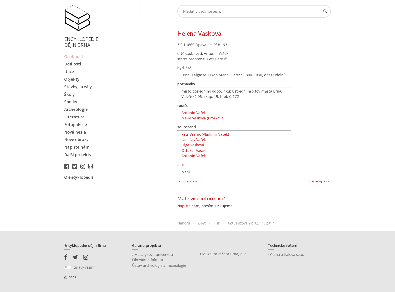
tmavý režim (84, 267)
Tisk (216, 223)
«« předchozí (188, 181)
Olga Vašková (192, 144)
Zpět (202, 223)
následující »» (319, 181)
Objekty (71, 79)
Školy (69, 94)
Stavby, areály (78, 86)
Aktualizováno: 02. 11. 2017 (251, 223)
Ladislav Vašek (193, 139)
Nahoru (183, 223)
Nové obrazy (76, 139)
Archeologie (76, 109)
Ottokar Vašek (193, 150)
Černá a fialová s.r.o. (286, 254)
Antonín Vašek (193, 112)
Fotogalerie (75, 124)
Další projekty (77, 154)
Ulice (69, 71)
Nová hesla (75, 132)
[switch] (67, 267)
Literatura (74, 117)
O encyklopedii (78, 177)
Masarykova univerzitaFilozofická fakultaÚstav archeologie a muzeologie (159, 260)
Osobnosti (74, 56)
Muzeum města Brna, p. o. (224, 253)
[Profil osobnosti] (91, 166)
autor (182, 164)
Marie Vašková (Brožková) (202, 118)
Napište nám (76, 147)
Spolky (70, 101)
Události (72, 64)
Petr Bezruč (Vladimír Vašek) (205, 134)
